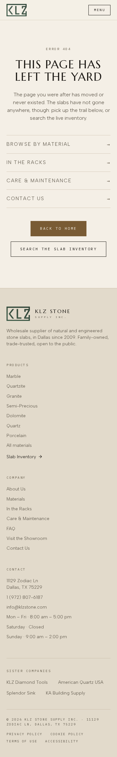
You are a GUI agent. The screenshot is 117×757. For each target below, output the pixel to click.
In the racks (58, 162)
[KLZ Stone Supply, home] (16, 10)
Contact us (58, 198)
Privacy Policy (24, 734)
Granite (14, 396)
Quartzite (15, 386)
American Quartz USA (80, 682)
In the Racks (19, 508)
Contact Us (18, 548)
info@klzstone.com (26, 607)
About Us (16, 488)
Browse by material (58, 144)
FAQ (10, 528)
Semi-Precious (22, 405)
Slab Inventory (21, 456)
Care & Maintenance (27, 518)
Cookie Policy (67, 734)
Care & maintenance (58, 180)
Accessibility (62, 741)
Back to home (58, 228)
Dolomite (16, 415)
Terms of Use (21, 741)
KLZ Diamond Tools (27, 682)
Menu (99, 10)
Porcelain (16, 435)
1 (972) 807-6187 (24, 597)
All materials (19, 445)
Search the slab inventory (58, 249)
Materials (15, 499)
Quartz (13, 425)
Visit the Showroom (26, 538)
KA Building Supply (65, 692)
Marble (13, 376)
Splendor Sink (20, 692)
